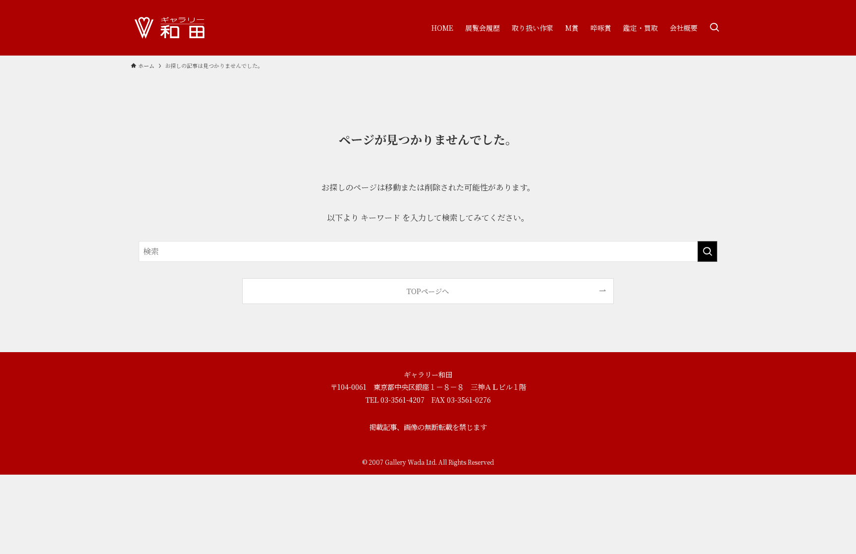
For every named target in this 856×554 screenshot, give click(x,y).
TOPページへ (428, 291)
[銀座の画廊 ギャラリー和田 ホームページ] (170, 28)
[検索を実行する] (707, 251)
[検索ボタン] (714, 28)
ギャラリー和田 (428, 374)
